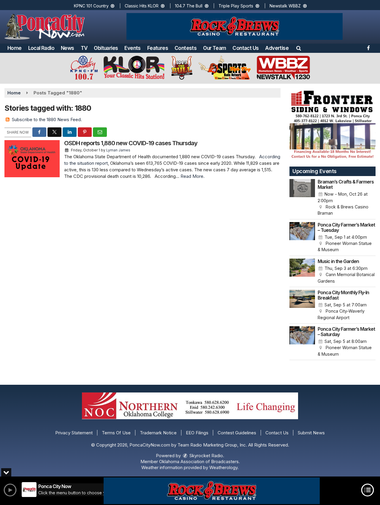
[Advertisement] (234, 26)
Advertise (277, 48)
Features (157, 48)
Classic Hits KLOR (142, 5)
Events (132, 48)
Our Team (214, 48)
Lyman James (118, 150)
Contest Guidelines (237, 433)
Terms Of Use (116, 433)
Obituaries (106, 48)
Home (14, 48)
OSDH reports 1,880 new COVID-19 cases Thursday (130, 143)
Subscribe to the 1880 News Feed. (47, 119)
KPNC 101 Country (92, 5)
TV (84, 48)
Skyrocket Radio (205, 455)
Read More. (192, 176)
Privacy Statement (74, 433)
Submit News (311, 433)
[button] (298, 48)
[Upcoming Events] (302, 197)
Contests (186, 48)
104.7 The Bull (189, 5)
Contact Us (245, 48)
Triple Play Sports (236, 5)
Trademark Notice (158, 433)
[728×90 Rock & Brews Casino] (212, 490)
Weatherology (223, 467)
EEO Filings (197, 433)
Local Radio (41, 48)
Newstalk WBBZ (286, 5)
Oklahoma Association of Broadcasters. (199, 461)
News (67, 48)
